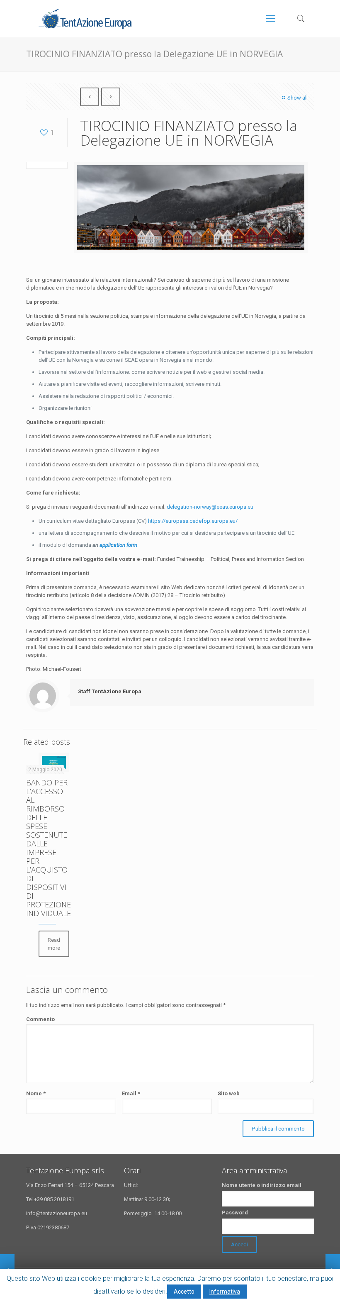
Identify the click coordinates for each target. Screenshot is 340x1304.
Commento (40, 1019)
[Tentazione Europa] (84, 18)
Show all (297, 98)
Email (131, 1093)
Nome (36, 1093)
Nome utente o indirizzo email (261, 1185)
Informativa (224, 1291)
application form (118, 545)
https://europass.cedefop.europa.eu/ (193, 521)
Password (235, 1212)
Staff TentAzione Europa (109, 691)
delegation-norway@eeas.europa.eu (210, 507)
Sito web (229, 1093)
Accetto (184, 1291)
